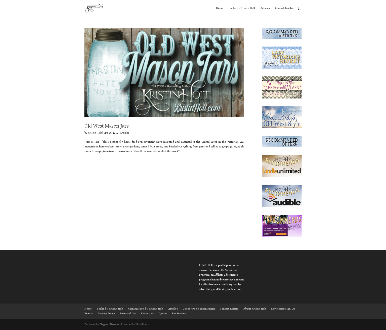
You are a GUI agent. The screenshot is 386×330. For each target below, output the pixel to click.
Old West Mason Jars (106, 126)
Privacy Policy (106, 313)
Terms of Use (128, 313)
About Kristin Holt (254, 308)
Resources (147, 313)
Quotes (163, 313)
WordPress (142, 324)
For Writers (179, 313)
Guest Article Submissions (199, 308)
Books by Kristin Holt (242, 8)
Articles (265, 8)
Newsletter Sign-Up (283, 308)
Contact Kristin (284, 8)
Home (219, 8)
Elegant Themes (109, 324)
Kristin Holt (95, 132)
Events (88, 313)
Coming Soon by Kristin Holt (145, 308)
